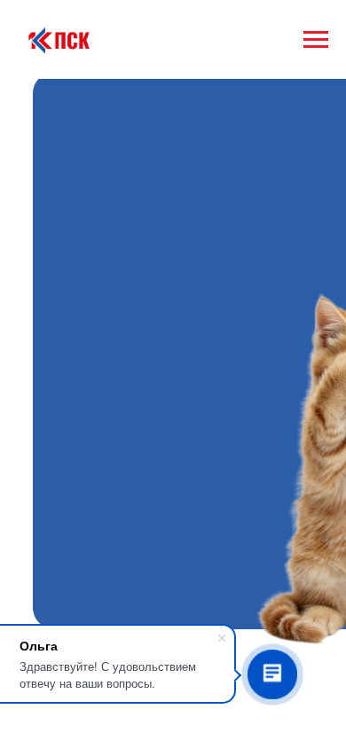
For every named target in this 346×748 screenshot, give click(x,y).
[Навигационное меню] (315, 40)
